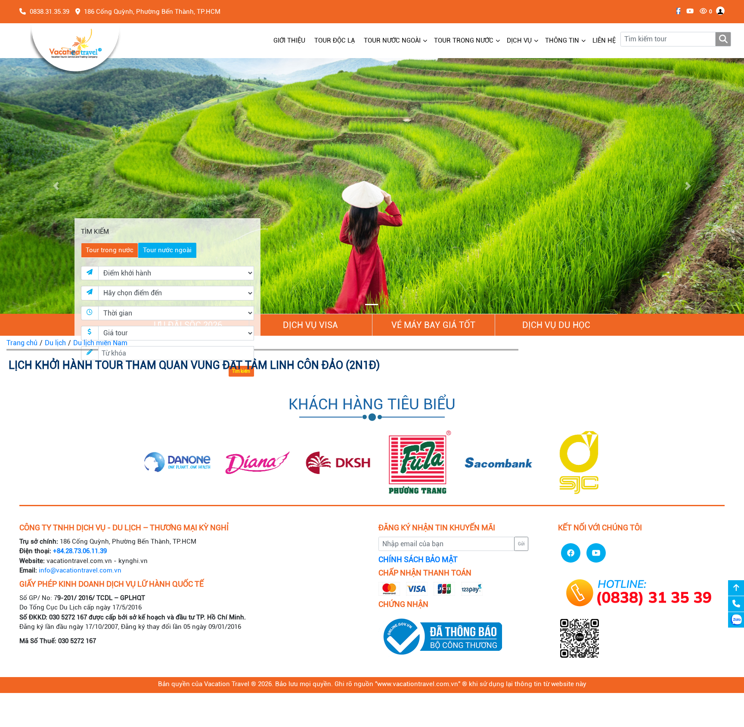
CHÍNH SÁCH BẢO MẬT (418, 559)
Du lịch (55, 343)
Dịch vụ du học (556, 325)
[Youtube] (688, 11)
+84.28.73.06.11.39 (80, 551)
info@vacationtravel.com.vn (80, 570)
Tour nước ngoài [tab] (167, 250)
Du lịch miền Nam (100, 343)
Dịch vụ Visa (310, 325)
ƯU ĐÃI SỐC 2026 (188, 325)
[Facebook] (676, 11)
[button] (56, 186)
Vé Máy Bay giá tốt (433, 325)
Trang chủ (21, 343)
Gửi (521, 543)
